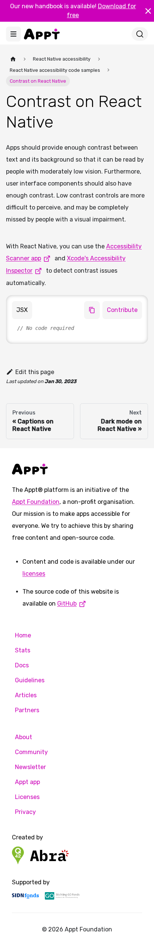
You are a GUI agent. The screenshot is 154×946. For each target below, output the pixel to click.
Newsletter (30, 767)
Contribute (122, 309)
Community (31, 752)
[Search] (140, 34)
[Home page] (13, 58)
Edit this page (34, 372)
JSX (22, 309)
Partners (27, 710)
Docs (22, 665)
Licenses (27, 796)
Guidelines (29, 680)
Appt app (27, 782)
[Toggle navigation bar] (13, 34)
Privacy (25, 811)
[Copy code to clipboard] (92, 310)
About (23, 737)
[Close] (148, 11)
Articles (26, 695)
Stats (22, 650)
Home (23, 635)
